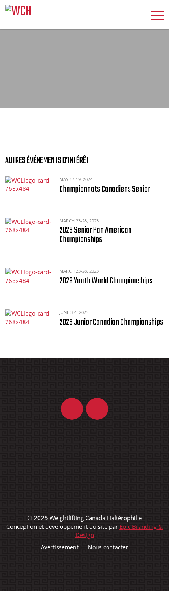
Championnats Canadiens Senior (104, 189)
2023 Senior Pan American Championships (95, 234)
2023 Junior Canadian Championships (111, 322)
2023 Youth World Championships (105, 281)
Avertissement (60, 547)
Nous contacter (108, 547)
